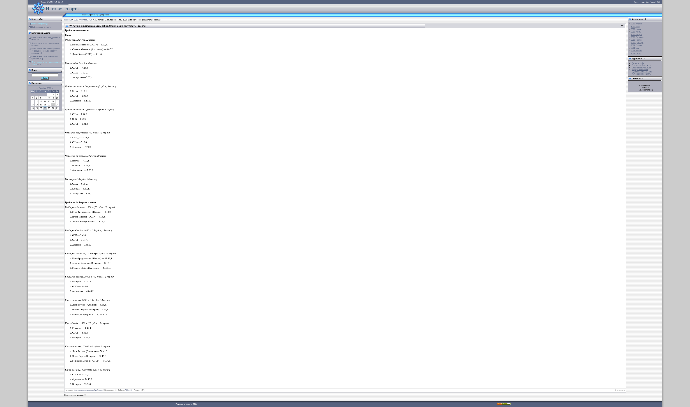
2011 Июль (636, 53)
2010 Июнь (636, 29)
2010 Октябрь (637, 37)
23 (53, 105)
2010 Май (635, 26)
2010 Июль (636, 32)
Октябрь (84, 20)
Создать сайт (638, 63)
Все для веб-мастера (641, 65)
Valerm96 (128, 390)
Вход (106, 15)
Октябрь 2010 (45, 88)
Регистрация (97, 15)
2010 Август (636, 34)
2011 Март (635, 48)
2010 (76, 20)
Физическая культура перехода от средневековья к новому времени (45, 51)
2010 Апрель (636, 24)
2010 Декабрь (637, 42)
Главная (86, 15)
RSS (658, 2)
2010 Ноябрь (637, 40)
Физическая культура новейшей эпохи (88, 390)
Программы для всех (641, 67)
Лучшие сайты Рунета (642, 72)
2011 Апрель (636, 51)
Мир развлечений (640, 69)
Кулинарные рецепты (641, 74)
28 (45, 108)
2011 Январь (636, 45)
